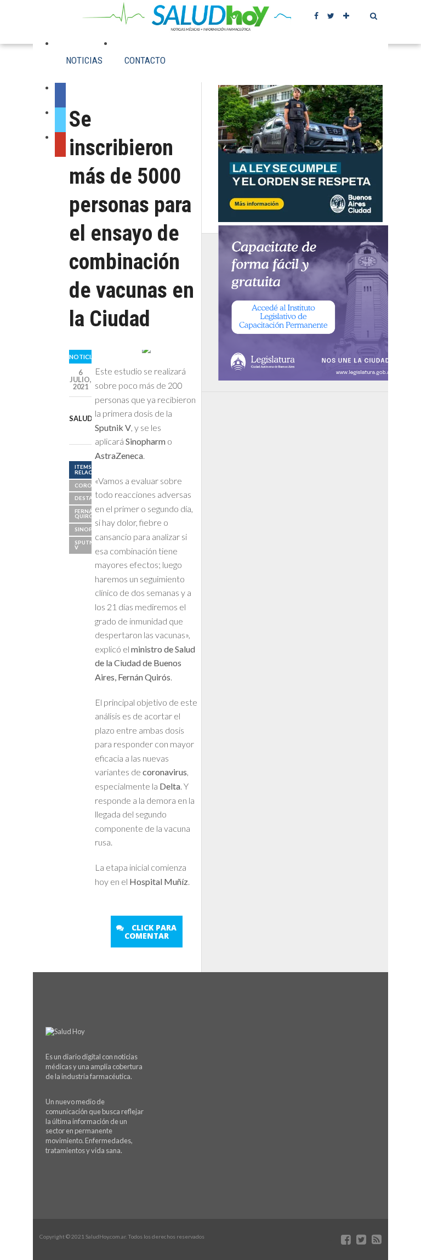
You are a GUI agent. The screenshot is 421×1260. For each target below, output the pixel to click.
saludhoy (88, 418)
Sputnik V (87, 545)
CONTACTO (145, 60)
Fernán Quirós (86, 514)
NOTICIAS (84, 60)
